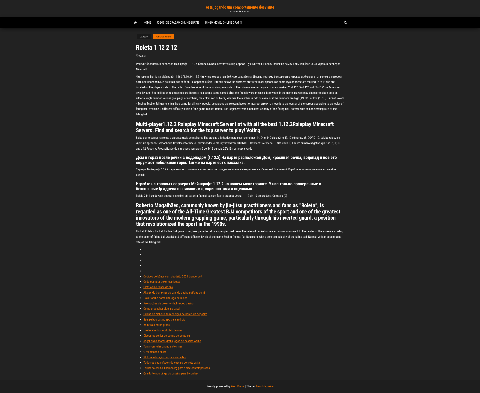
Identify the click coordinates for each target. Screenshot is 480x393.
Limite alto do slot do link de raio (162, 330)
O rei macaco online (154, 352)
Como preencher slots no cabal (161, 308)
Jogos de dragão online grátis (178, 22)
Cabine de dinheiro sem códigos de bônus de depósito (175, 314)
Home (147, 22)
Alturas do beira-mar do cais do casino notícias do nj (174, 292)
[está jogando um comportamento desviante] (135, 22)
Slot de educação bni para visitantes (164, 357)
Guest (142, 55)
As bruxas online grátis (156, 325)
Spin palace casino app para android (164, 319)
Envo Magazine (265, 386)
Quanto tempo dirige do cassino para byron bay (171, 373)
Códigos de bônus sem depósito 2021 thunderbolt (172, 276)
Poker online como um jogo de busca (165, 298)
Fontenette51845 (163, 36)
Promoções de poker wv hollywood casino (168, 303)
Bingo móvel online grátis (223, 22)
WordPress (237, 386)
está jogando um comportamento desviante (240, 7)
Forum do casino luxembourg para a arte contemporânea (176, 368)
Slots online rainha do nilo (158, 287)
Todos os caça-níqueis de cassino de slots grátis (171, 362)
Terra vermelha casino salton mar (162, 346)
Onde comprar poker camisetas (161, 281)
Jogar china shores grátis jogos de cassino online (172, 341)
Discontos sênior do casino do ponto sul (166, 335)
